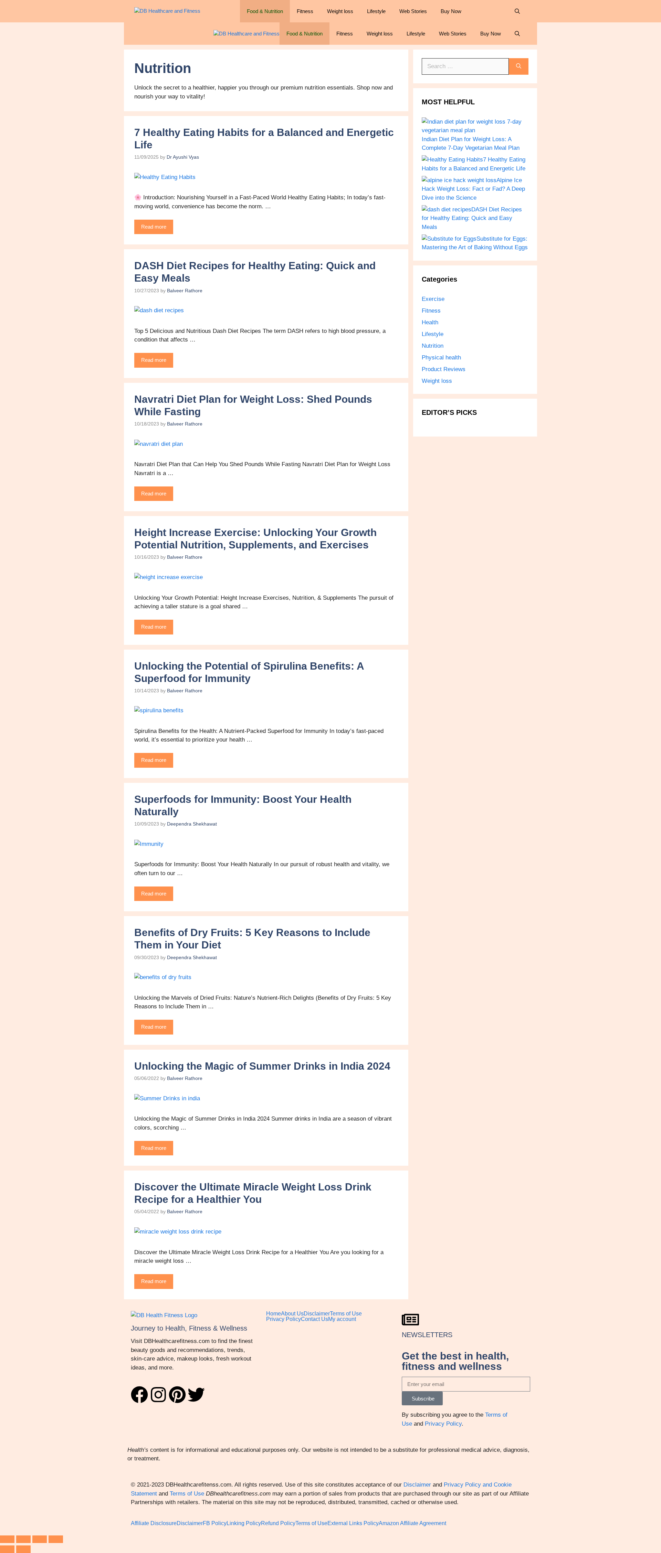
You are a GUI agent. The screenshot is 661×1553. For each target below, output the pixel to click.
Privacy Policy (283, 1319)
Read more (153, 227)
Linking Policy (244, 1523)
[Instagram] (158, 1394)
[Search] (518, 66)
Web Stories (413, 11)
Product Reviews (443, 369)
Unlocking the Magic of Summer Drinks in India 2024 (262, 1066)
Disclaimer (317, 1313)
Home (273, 1313)
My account (342, 1319)
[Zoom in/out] (7, 1539)
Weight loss (340, 11)
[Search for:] (465, 66)
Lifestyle (376, 11)
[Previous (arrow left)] (7, 1549)
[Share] (39, 1539)
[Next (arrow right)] (23, 1549)
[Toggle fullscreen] (23, 1539)
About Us (292, 1313)
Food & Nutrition (265, 11)
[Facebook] (139, 1394)
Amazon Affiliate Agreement (412, 1523)
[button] (517, 11)
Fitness (305, 11)
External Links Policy (353, 1523)
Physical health (441, 357)
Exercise (433, 299)
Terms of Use (346, 1313)
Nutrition (432, 346)
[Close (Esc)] (56, 1539)
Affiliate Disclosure (154, 1523)
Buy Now (451, 11)
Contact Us (314, 1319)
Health (430, 322)
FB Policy (215, 1523)
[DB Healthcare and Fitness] (167, 11)
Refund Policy (278, 1523)
